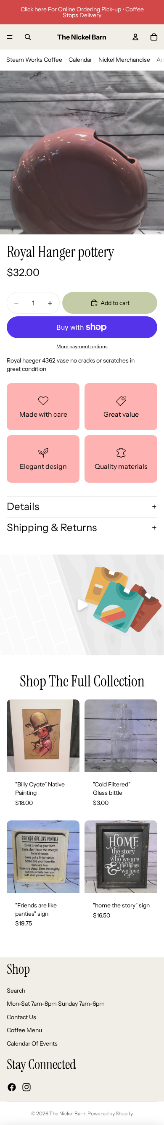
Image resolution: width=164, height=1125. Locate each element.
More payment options (82, 347)
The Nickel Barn (67, 1113)
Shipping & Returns (52, 527)
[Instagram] (26, 1087)
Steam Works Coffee (34, 59)
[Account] (135, 37)
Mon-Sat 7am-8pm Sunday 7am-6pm (56, 1004)
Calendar (80, 59)
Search (16, 990)
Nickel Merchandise (124, 59)
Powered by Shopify (110, 1113)
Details (23, 506)
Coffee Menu (24, 1030)
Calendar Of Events (32, 1043)
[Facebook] (12, 1087)
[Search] (28, 37)
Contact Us (21, 1017)
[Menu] (9, 37)
